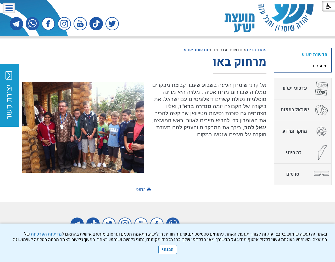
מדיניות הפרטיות (46, 234)
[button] (9, 8)
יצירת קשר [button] (9, 101)
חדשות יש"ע (196, 50)
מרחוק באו (239, 62)
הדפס (141, 189)
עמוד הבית (256, 50)
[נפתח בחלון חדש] (112, 23)
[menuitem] (302, 54)
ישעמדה (319, 65)
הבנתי (168, 249)
